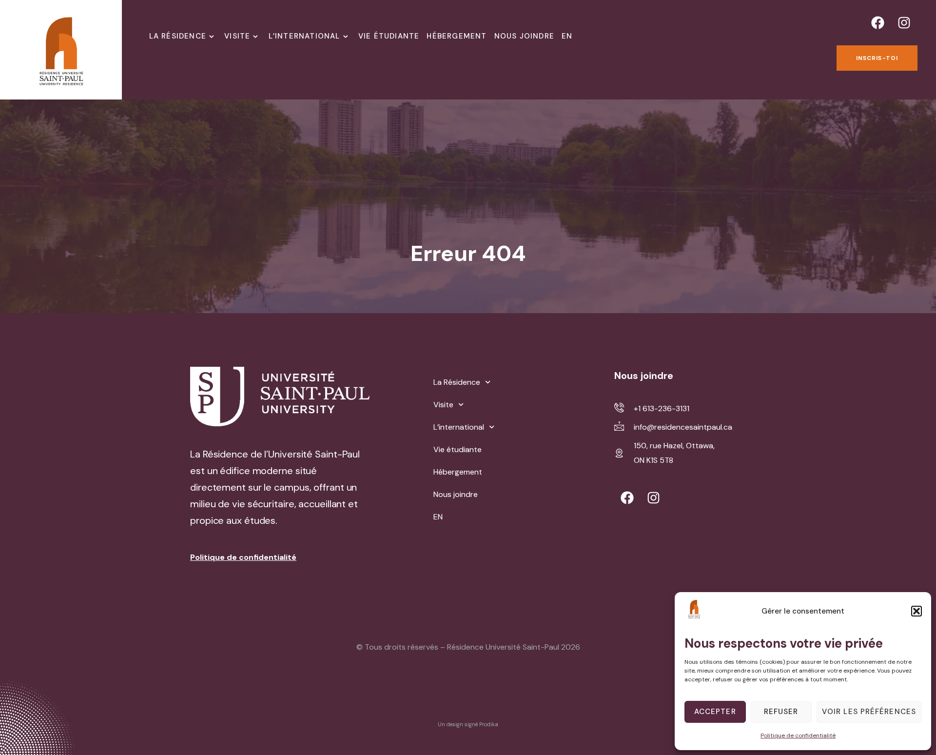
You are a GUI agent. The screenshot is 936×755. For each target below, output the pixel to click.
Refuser (781, 711)
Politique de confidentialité (798, 735)
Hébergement (457, 36)
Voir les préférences (869, 711)
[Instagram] (904, 22)
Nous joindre (524, 36)
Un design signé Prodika (468, 724)
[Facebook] (878, 22)
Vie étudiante (389, 36)
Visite (237, 36)
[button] (916, 611)
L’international (304, 36)
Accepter (715, 711)
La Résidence (177, 36)
